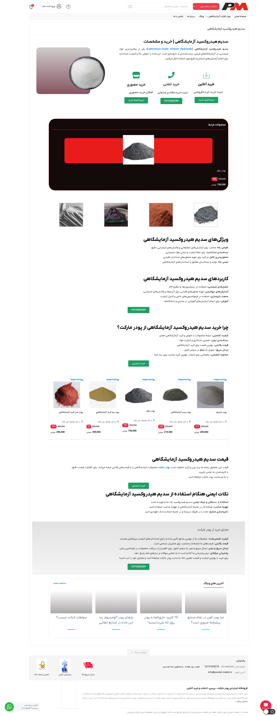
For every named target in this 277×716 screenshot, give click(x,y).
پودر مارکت (163, 467)
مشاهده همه (59, 583)
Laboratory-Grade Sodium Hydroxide (170, 49)
